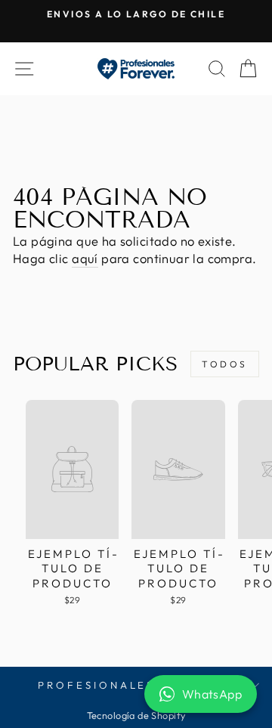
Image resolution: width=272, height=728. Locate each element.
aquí (85, 258)
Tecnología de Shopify (136, 715)
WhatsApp (212, 694)
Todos (225, 364)
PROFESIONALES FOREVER (132, 685)
